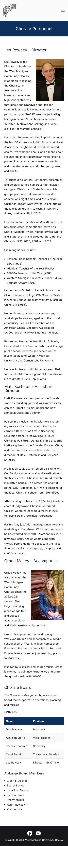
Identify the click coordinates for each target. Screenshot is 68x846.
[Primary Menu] (62, 10)
